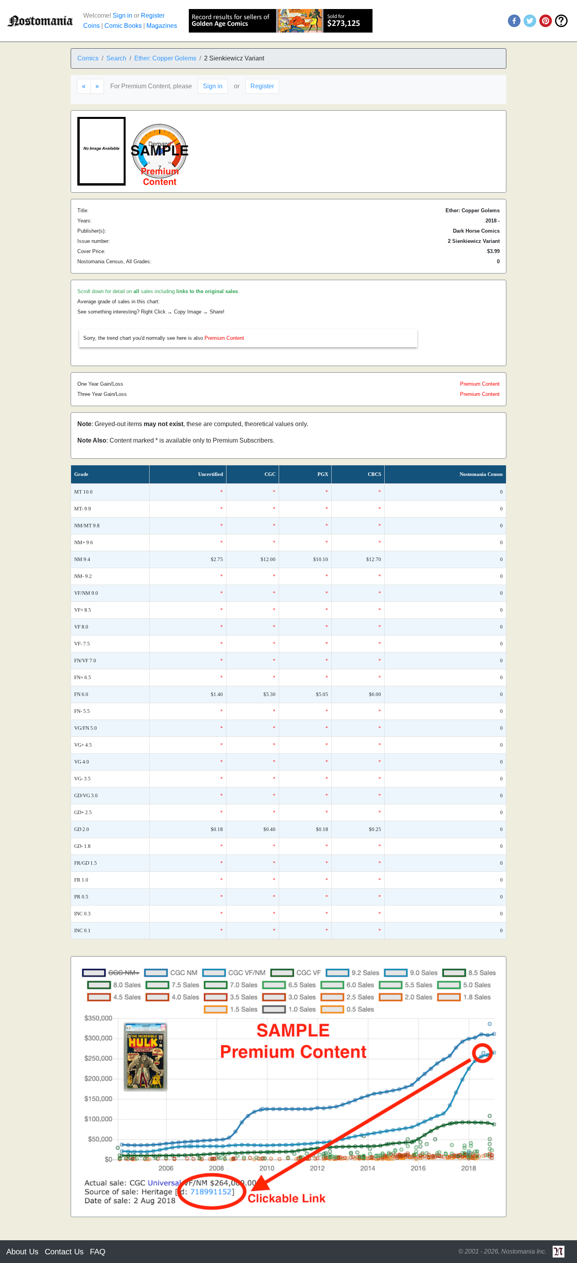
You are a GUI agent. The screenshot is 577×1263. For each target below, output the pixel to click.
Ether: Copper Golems (165, 58)
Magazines (161, 25)
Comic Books (123, 25)
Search (116, 58)
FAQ (98, 1251)
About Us (22, 1251)
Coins (91, 25)
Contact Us (64, 1251)
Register (152, 15)
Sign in (122, 15)
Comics (88, 58)
